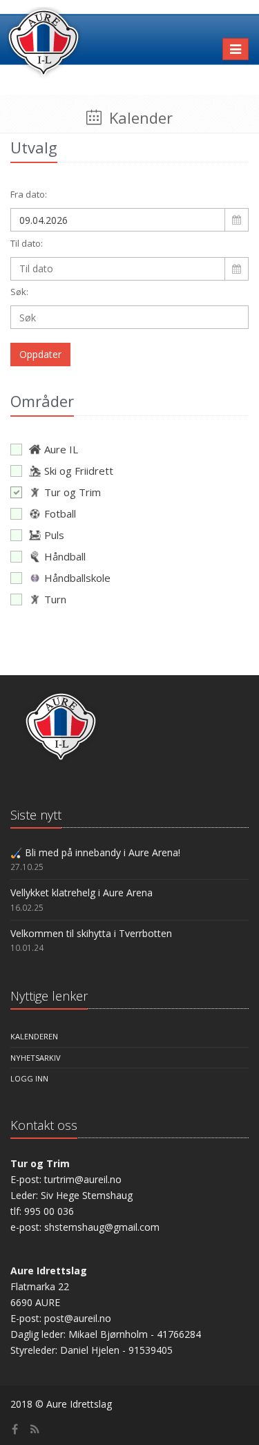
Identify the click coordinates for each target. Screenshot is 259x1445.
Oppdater (40, 354)
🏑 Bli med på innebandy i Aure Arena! (95, 852)
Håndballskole (77, 578)
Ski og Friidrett (78, 471)
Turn (55, 599)
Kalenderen (34, 1036)
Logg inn (29, 1078)
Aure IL (61, 449)
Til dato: (26, 243)
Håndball (65, 556)
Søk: (19, 291)
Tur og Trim (72, 492)
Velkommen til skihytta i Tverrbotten (91, 933)
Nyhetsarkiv (35, 1057)
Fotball (60, 513)
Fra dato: (28, 194)
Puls (54, 535)
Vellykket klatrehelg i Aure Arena (81, 892)
